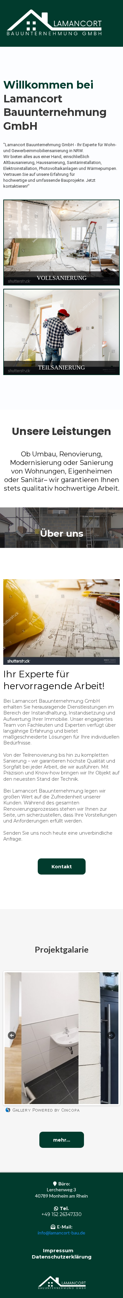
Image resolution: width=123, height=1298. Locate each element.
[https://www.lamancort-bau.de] (53, 23)
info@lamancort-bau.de (61, 1232)
